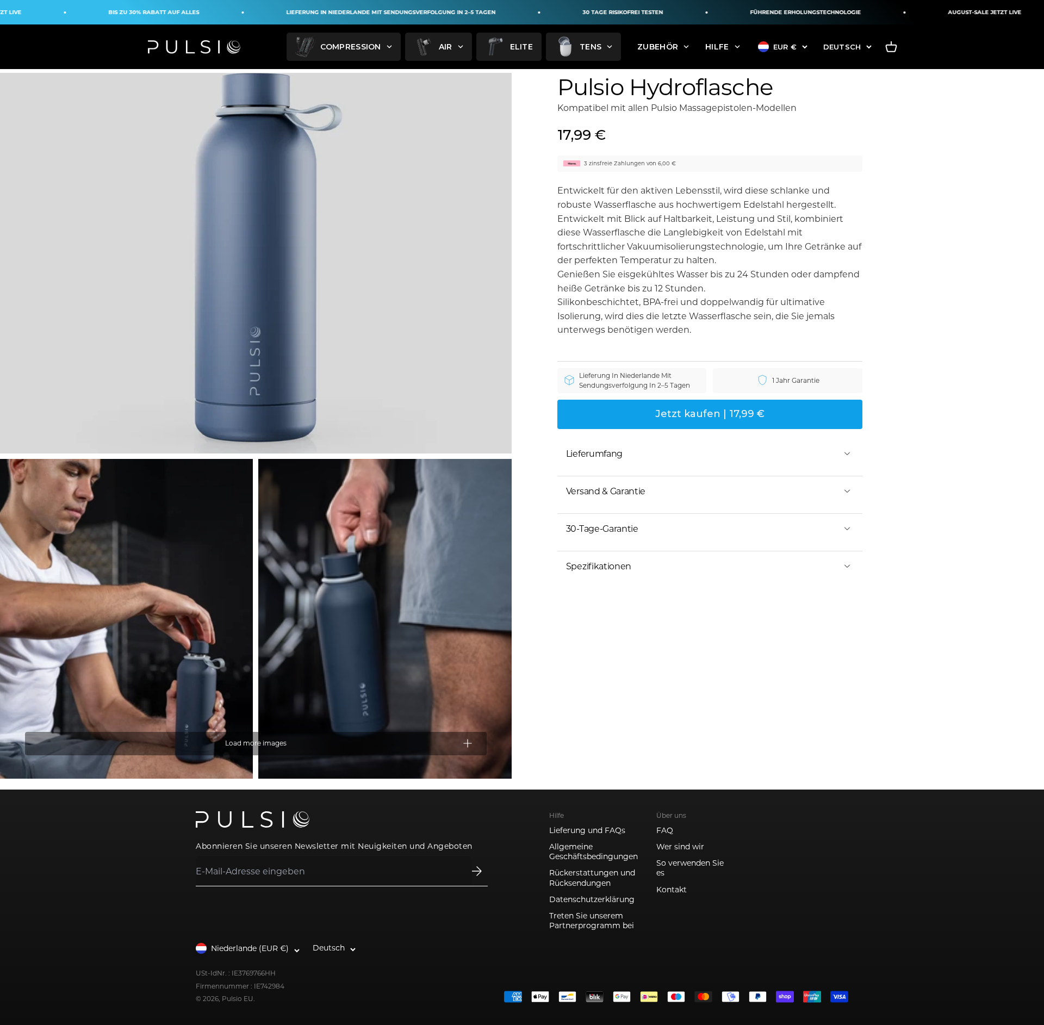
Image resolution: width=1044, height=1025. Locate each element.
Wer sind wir (680, 847)
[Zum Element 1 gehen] (256, 263)
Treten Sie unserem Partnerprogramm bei (591, 920)
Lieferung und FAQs (587, 830)
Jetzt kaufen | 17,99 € (710, 413)
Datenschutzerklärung (592, 899)
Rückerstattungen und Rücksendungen (592, 877)
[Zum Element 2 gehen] (126, 619)
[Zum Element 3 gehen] (384, 619)
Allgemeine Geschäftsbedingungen (593, 851)
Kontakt (671, 889)
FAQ (664, 830)
